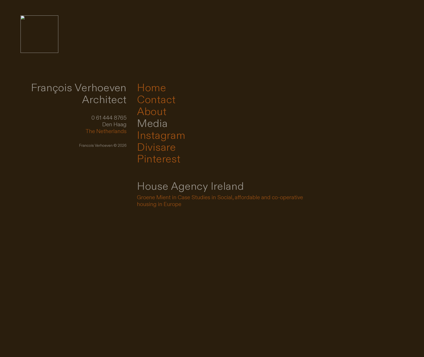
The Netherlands (106, 131)
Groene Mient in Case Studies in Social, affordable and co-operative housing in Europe (220, 201)
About (152, 112)
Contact (156, 100)
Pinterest (158, 159)
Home (151, 88)
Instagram (161, 135)
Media (152, 124)
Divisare (156, 147)
